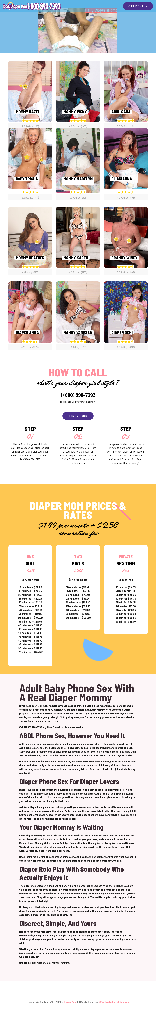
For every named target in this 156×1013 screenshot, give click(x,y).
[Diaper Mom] (32, 6)
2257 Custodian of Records (114, 1001)
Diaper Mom (70, 1001)
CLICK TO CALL (136, 6)
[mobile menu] (114, 6)
